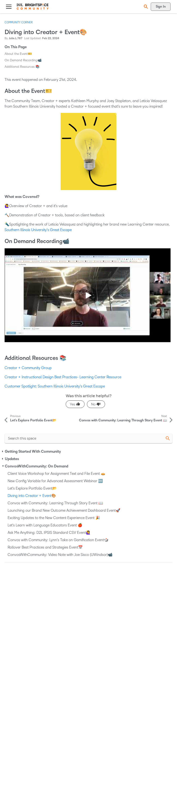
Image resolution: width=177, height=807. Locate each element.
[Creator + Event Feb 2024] (88, 295)
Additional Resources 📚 (22, 66)
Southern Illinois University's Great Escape (38, 230)
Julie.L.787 (15, 38)
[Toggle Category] (3, 451)
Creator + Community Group (28, 368)
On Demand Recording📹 (23, 60)
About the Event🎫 (18, 54)
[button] (145, 7)
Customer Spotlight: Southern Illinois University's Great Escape (55, 386)
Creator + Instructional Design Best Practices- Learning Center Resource (63, 377)
